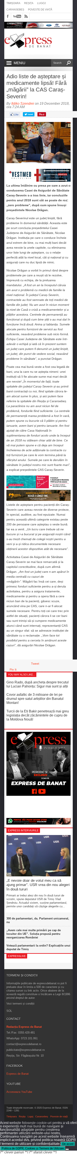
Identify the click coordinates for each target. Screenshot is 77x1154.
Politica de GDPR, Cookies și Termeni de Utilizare (33, 1148)
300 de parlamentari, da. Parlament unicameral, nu (37, 920)
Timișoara (13, 3)
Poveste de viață (40, 9)
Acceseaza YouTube (19, 1091)
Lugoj (41, 3)
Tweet (35, 663)
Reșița (28, 3)
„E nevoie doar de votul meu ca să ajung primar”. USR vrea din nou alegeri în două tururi (38, 885)
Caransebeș (15, 9)
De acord (67, 1143)
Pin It (13, 669)
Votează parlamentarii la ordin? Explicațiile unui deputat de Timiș (38, 947)
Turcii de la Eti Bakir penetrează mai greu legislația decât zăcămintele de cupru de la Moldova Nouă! (37, 715)
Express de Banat (17, 1073)
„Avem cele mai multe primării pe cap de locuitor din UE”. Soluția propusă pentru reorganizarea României (33, 934)
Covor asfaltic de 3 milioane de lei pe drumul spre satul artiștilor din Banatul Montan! (35, 699)
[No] (67, 1149)
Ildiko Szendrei (22, 103)
